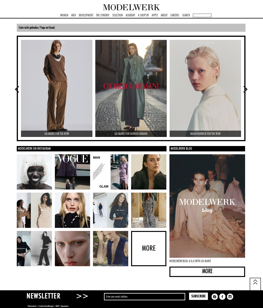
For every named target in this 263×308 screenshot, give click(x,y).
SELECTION (117, 15)
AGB (57, 306)
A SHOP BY (143, 15)
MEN (73, 15)
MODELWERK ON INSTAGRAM (34, 148)
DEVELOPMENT (86, 15)
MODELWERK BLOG (181, 148)
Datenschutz (32, 306)
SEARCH (186, 15)
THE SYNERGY (102, 15)
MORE (207, 271)
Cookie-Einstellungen (46, 306)
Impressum (64, 306)
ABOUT (164, 15)
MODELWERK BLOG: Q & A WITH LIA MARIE (190, 261)
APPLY (155, 15)
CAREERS (174, 15)
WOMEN (64, 15)
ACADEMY (130, 15)
